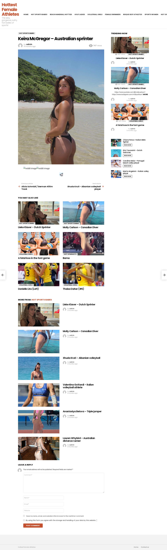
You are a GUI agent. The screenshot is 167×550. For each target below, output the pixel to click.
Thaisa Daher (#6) (73, 289)
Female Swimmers (113, 14)
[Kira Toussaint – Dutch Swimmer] (116, 153)
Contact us (145, 547)
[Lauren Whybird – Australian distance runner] (38, 448)
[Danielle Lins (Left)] (38, 274)
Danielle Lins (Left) (28, 289)
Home (26, 14)
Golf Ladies (80, 14)
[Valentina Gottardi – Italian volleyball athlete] (38, 395)
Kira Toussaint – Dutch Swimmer (132, 151)
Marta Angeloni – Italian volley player (136, 172)
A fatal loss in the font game (34, 258)
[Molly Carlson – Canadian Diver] (83, 213)
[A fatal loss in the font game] (38, 243)
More (145, 94)
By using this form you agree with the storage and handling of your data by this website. (61, 520)
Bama (66, 258)
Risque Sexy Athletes (132, 14)
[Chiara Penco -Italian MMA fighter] (116, 143)
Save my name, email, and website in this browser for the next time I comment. (55, 516)
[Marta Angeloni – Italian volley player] (116, 174)
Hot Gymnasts (70, 254)
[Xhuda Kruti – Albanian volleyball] (38, 368)
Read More (127, 145)
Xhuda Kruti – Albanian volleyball (81, 358)
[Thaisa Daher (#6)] (83, 274)
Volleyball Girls (94, 14)
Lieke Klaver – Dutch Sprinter (34, 227)
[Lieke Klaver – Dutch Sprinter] (38, 213)
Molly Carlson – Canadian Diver (80, 227)
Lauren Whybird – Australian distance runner (79, 439)
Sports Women (151, 14)
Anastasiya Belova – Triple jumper (82, 411)
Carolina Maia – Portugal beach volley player (133, 162)
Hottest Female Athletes (10, 9)
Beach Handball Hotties (61, 14)
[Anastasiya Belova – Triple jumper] (38, 421)
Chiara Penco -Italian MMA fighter (134, 141)
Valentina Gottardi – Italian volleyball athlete (78, 386)
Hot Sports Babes (39, 14)
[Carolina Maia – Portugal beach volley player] (116, 163)
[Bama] (83, 243)
